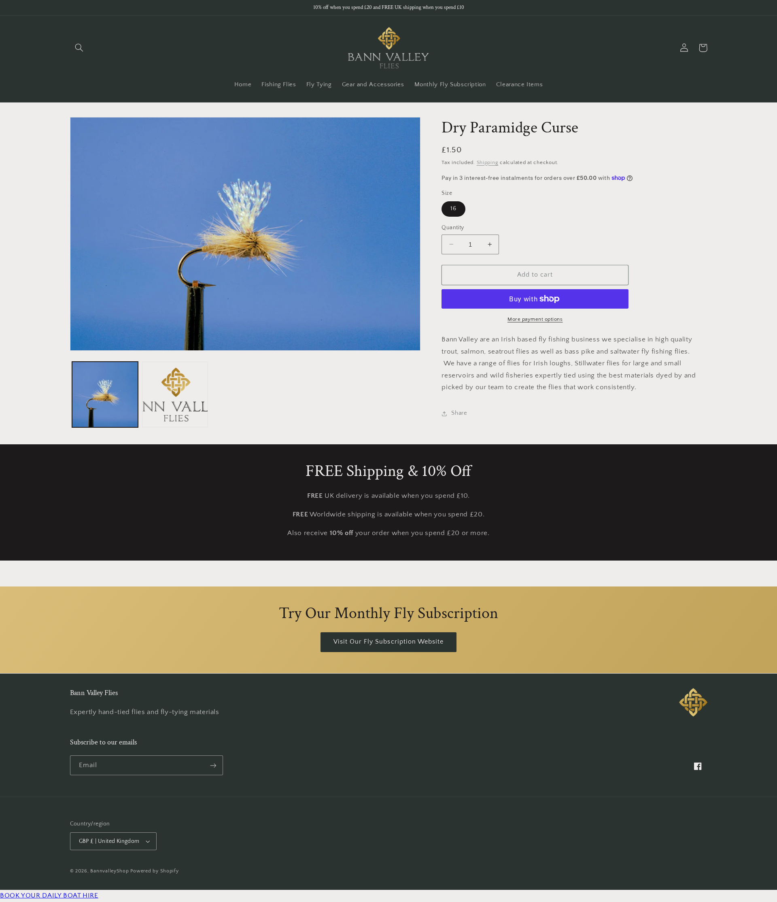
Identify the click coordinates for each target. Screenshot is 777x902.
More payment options (535, 319)
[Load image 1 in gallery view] (105, 395)
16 (453, 208)
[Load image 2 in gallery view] (175, 395)
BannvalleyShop (109, 871)
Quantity (453, 227)
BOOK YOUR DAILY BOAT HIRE (49, 895)
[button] (79, 47)
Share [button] (459, 413)
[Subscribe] (213, 765)
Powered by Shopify (154, 871)
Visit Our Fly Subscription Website (388, 641)
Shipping (488, 162)
